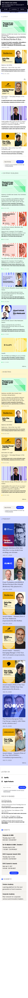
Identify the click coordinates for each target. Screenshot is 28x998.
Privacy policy (10, 4)
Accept (5, 9)
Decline (22, 9)
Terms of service (9, 165)
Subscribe (20, 161)
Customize (14, 9)
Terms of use (19, 4)
